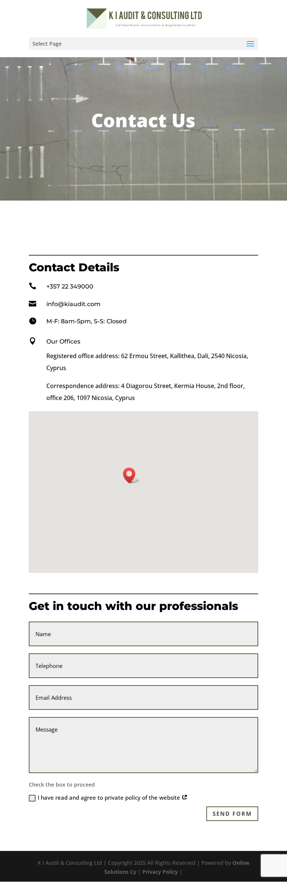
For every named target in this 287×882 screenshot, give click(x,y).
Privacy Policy (160, 871)
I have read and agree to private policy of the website (110, 797)
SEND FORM (232, 813)
